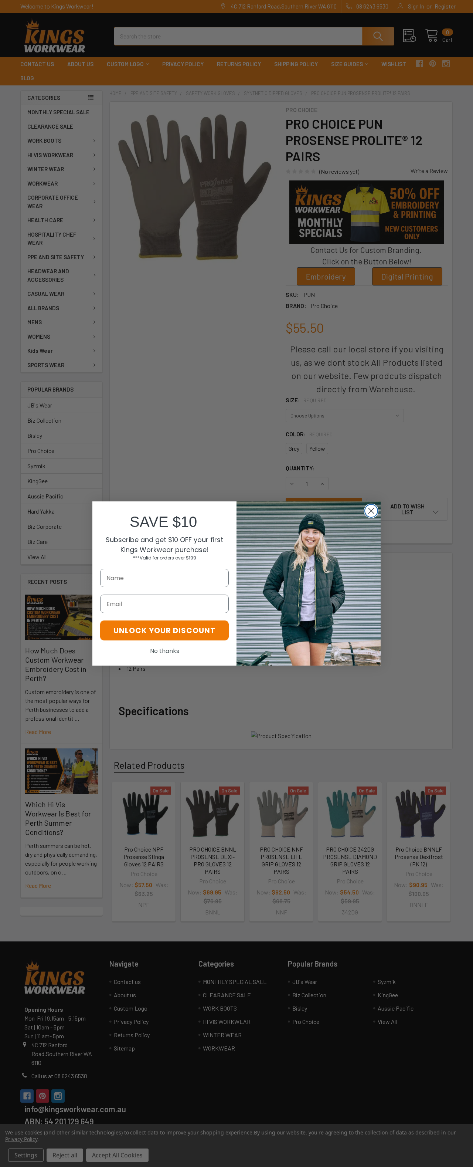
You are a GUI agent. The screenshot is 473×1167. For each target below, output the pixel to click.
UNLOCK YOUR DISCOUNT (164, 630)
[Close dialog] (371, 510)
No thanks (164, 651)
